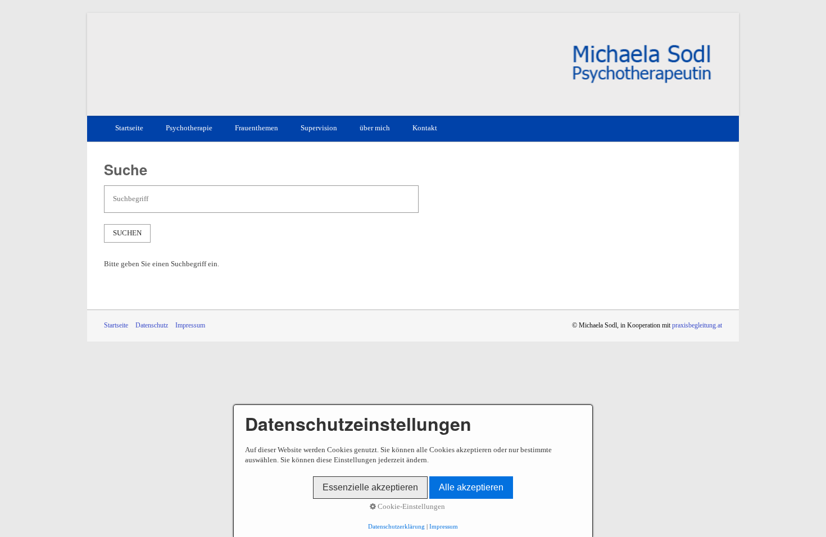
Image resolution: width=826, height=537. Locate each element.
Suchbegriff (125, 194)
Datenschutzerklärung (396, 527)
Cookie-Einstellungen (410, 507)
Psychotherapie (189, 128)
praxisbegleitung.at (697, 325)
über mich (375, 128)
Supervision (319, 128)
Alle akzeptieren (471, 487)
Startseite (129, 128)
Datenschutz (151, 325)
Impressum (190, 325)
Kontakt (424, 128)
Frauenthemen (256, 128)
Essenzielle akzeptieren (370, 487)
